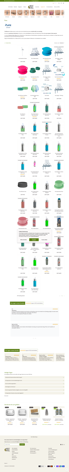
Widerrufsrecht (14, 457)
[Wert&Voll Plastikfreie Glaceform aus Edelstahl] (59, 412)
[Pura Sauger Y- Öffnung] (59, 88)
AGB (12, 454)
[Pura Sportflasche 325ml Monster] (46, 126)
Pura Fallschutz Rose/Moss (22, 115)
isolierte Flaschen (46, 35)
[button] (33, 338)
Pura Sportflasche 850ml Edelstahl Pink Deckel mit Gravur (47, 269)
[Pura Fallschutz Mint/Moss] (22, 88)
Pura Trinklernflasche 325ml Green (34, 192)
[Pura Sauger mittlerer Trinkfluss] (46, 70)
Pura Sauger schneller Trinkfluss (59, 59)
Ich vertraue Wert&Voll (34, 240)
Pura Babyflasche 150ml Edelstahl (47, 192)
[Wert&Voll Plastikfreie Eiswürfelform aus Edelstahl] (34, 412)
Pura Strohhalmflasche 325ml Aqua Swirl (59, 154)
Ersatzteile (50, 448)
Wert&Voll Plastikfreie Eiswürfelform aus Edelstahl (34, 420)
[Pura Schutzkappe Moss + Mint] (34, 88)
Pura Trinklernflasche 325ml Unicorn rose (34, 229)
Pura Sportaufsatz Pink (23, 76)
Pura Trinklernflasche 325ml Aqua (34, 134)
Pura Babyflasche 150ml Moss (23, 134)
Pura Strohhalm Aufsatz (23, 58)
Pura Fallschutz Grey (22, 191)
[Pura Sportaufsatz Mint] (34, 70)
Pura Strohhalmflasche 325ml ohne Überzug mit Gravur (59, 134)
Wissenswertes (50, 456)
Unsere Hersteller (51, 451)
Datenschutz (14, 456)
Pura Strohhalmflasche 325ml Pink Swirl (35, 172)
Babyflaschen (22, 35)
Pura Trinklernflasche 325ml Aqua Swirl (34, 115)
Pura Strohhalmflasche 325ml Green (47, 229)
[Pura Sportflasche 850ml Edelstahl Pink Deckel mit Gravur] (46, 260)
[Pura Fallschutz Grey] (22, 184)
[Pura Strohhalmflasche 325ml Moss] (34, 146)
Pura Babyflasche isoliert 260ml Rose (23, 211)
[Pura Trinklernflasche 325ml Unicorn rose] (34, 221)
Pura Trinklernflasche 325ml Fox (59, 268)
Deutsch (5, 463)
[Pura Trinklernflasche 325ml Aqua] (34, 126)
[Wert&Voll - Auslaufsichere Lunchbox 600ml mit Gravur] (22, 412)
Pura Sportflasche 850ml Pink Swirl (47, 249)
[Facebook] (60, 444)
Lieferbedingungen (15, 452)
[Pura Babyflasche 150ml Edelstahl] (46, 184)
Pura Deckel (47, 95)
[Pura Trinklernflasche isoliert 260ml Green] (34, 260)
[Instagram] (62, 444)
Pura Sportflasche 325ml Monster (47, 134)
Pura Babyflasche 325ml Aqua (59, 172)
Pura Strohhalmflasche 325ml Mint (47, 115)
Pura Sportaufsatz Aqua (47, 58)
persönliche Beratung (16, 36)
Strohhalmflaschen (34, 35)
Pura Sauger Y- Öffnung (59, 95)
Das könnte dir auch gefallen (11, 404)
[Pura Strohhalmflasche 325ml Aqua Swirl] (59, 146)
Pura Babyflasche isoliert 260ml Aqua (23, 172)
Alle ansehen (6, 395)
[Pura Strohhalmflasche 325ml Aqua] (46, 146)
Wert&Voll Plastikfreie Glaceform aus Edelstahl (59, 420)
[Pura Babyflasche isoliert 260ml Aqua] (22, 164)
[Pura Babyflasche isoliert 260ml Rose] (22, 203)
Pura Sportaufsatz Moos (59, 191)
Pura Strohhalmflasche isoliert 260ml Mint (23, 249)
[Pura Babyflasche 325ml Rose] (46, 203)
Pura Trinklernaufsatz (34, 58)
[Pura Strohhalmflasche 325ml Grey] (34, 203)
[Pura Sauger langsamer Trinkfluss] (46, 164)
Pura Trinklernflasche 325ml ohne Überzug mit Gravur (34, 249)
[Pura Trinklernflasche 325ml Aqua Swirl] (34, 107)
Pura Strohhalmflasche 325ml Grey (35, 211)
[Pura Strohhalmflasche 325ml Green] (46, 221)
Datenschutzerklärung (35, 236)
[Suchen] (59, 3)
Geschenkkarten (51, 459)
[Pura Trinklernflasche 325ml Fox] (59, 260)
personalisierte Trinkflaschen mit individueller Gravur (34, 38)
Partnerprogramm (33, 452)
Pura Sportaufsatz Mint (35, 76)
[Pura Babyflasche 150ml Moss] (22, 126)
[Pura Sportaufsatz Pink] (22, 70)
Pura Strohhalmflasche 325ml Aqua (47, 154)
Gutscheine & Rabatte (52, 457)
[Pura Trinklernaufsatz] (34, 51)
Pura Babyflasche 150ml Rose (59, 115)
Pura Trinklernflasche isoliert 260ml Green (34, 268)
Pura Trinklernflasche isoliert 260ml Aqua (34, 289)
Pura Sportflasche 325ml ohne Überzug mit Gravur (59, 211)
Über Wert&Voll (14, 448)
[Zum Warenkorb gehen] (63, 3)
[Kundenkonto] (61, 3)
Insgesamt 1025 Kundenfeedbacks (37, 303)
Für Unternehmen (33, 448)
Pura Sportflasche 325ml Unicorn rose (59, 249)
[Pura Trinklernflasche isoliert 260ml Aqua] (34, 281)
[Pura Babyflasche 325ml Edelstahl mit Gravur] (22, 146)
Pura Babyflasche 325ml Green (23, 289)
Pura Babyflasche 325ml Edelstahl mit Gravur (23, 154)
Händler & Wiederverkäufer (34, 449)
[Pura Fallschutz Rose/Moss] (22, 107)
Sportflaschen (40, 35)
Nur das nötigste (44, 239)
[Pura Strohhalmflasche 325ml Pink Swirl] (34, 163)
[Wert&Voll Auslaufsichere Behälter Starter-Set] (46, 412)
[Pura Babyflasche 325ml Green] (22, 281)
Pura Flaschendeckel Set (59, 76)
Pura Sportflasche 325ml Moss (22, 268)
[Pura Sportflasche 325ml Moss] (22, 260)
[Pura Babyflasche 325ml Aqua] (59, 164)
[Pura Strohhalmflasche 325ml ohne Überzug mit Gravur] (59, 126)
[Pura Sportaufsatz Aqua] (46, 51)
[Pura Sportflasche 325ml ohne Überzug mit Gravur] (59, 203)
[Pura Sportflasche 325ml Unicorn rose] (59, 241)
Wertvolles (50, 454)
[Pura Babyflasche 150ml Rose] (59, 107)
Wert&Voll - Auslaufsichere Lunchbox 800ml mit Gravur (10, 420)
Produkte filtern (8, 42)
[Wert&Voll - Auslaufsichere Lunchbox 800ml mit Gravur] (10, 412)
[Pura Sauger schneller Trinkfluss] (59, 51)
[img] (28, 303)
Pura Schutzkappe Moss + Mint (34, 96)
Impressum (14, 459)
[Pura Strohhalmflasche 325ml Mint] (46, 107)
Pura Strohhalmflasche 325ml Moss (35, 154)
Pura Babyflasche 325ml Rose (47, 211)
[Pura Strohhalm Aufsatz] (22, 51)
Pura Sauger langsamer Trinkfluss (47, 172)
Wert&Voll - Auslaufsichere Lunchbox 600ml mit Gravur (22, 420)
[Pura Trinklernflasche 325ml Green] (34, 184)
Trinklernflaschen (28, 35)
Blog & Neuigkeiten (51, 452)
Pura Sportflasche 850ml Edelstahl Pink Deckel (59, 229)
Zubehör (52, 35)
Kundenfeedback (15, 449)
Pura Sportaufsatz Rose (23, 228)
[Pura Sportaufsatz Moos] (59, 184)
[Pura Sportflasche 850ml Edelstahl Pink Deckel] (59, 221)
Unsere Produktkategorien (52, 449)
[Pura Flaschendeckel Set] (59, 70)
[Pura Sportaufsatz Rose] (22, 221)
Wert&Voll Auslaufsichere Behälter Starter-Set (46, 420)
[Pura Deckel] (46, 88)
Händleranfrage (32, 451)
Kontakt (13, 451)
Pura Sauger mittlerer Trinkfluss (46, 77)
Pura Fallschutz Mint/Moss (22, 95)
